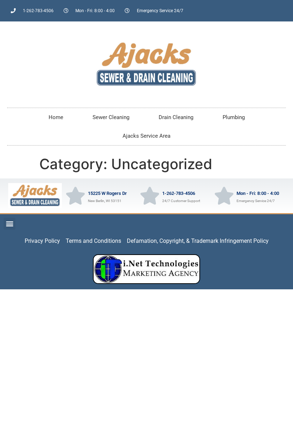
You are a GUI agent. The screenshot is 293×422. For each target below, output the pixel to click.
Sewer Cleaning (111, 117)
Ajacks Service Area (146, 136)
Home (56, 117)
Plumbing (234, 117)
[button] (9, 224)
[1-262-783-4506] (150, 196)
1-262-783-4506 (178, 193)
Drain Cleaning (176, 117)
